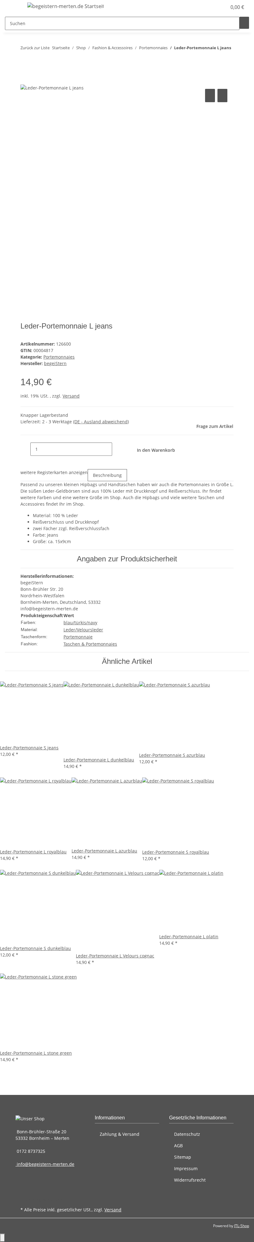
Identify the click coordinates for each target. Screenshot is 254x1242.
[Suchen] (244, 23)
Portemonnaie (78, 637)
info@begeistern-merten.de (44, 1164)
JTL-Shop (241, 1225)
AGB (178, 1145)
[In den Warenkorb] (25, 80)
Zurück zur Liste (35, 47)
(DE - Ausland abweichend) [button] (101, 422)
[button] (209, 7)
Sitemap (182, 1157)
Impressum (186, 1168)
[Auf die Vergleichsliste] (210, 95)
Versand (71, 396)
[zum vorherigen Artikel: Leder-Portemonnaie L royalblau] (25, 60)
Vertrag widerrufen (45, 1200)
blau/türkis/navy (80, 622)
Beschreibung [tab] (107, 475)
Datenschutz (187, 1134)
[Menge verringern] (25, 449)
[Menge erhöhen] (117, 449)
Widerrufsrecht (190, 1180)
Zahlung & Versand (119, 1134)
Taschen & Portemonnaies (90, 644)
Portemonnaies (59, 357)
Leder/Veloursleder (83, 630)
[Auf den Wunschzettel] (222, 95)
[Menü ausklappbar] (12, 7)
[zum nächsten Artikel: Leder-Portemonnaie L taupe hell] (37, 60)
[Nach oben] (2, 1238)
